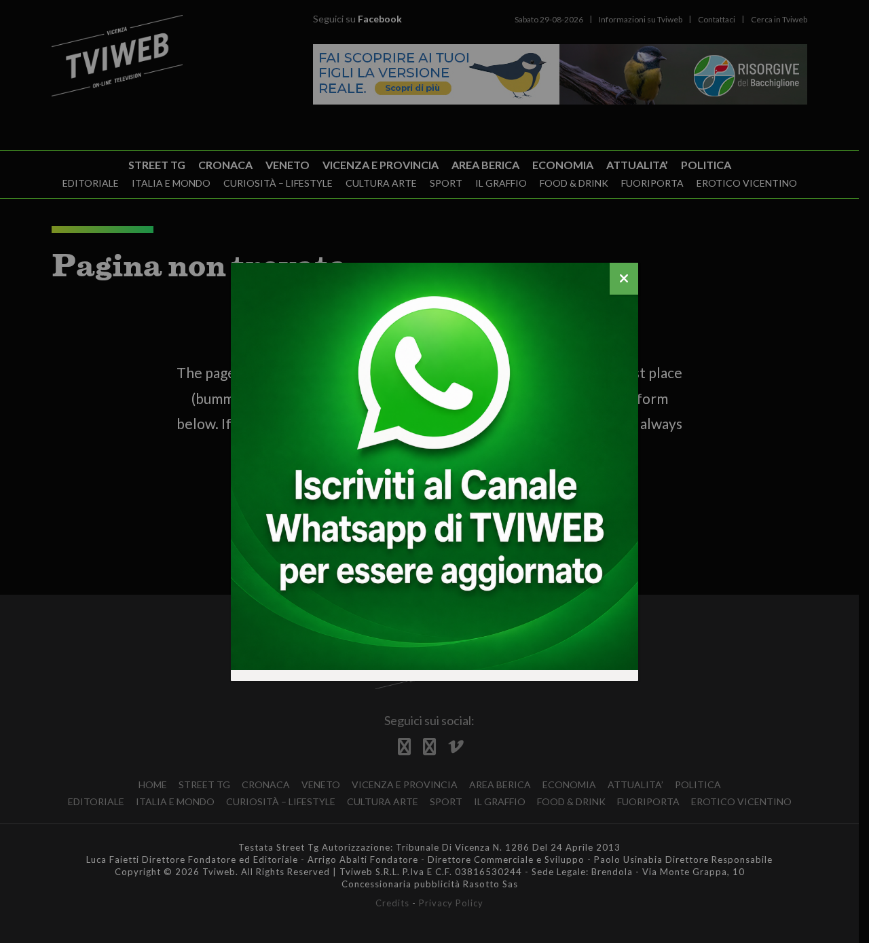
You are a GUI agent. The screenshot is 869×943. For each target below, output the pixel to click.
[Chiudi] (624, 279)
